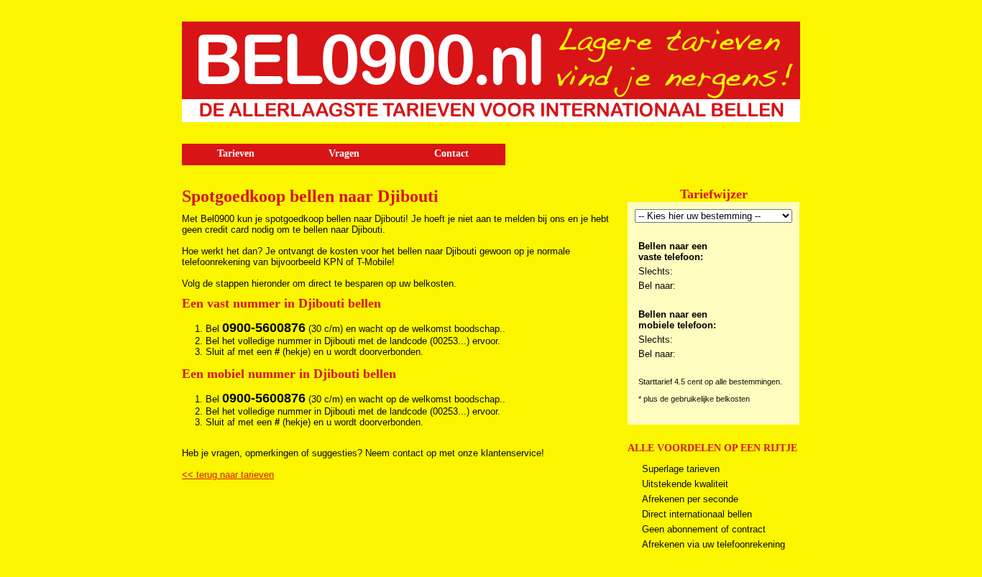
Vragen (344, 153)
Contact (451, 153)
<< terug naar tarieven (228, 474)
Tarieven (235, 153)
